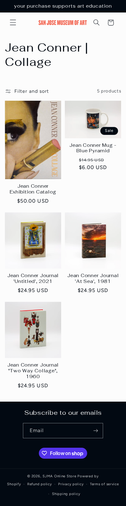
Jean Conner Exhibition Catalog (33, 189)
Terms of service (104, 484)
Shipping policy (66, 494)
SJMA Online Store (59, 476)
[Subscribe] (96, 430)
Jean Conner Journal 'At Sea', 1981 (93, 278)
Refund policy (39, 484)
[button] (13, 23)
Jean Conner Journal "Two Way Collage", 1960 (33, 370)
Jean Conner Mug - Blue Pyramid (93, 148)
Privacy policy (70, 484)
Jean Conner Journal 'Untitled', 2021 (33, 278)
